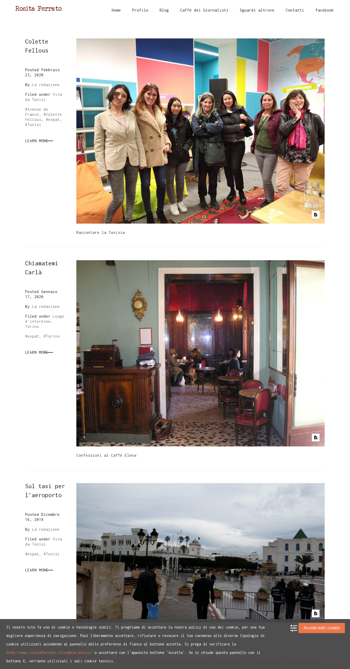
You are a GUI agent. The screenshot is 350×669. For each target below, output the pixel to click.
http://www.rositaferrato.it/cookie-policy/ (49, 652)
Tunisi (34, 124)
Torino (53, 336)
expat (54, 119)
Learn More (36, 140)
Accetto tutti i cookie (322, 628)
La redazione (46, 84)
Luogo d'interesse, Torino (44, 321)
